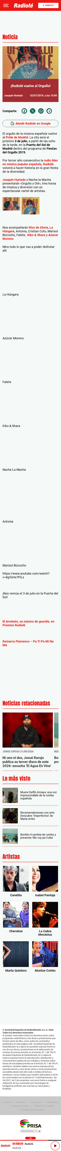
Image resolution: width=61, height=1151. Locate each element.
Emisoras (20, 1102)
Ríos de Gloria (38, 227)
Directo (49, 5)
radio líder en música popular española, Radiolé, (30, 162)
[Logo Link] (23, 5)
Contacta (7, 1102)
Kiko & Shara (36, 235)
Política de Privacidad (44, 1106)
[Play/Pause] (55, 1145)
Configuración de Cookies (33, 1109)
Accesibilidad (52, 1102)
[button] (6, 5)
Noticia (10, 37)
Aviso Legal (35, 1102)
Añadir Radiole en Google (33, 123)
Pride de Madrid (17, 137)
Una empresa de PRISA (30, 1123)
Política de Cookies (20, 1106)
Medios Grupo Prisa (30, 1131)
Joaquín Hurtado (14, 180)
